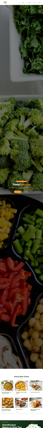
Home (19, 2)
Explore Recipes (17, 191)
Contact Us (39, 2)
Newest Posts (26, 191)
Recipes (23, 2)
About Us (34, 2)
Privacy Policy (29, 2)
